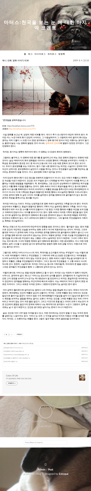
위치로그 (52, 54)
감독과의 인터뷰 (53, 143)
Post (50, 469)
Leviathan (28, 474)
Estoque (63, 474)
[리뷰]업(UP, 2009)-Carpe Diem (13, 351)
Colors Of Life (12, 376)
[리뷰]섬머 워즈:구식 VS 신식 (12, 347)
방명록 (61, 54)
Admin (41, 469)
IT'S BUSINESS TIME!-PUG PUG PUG (18, 379)
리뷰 (20, 343)
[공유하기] (9, 334)
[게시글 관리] (11, 334)
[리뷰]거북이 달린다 (9, 361)
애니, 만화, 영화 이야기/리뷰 (15, 61)
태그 (30, 54)
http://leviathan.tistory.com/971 (22, 129)
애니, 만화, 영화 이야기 (10, 343)
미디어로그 (40, 54)
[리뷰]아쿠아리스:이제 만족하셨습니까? (15, 354)
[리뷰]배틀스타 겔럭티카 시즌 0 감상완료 (16, 358)
